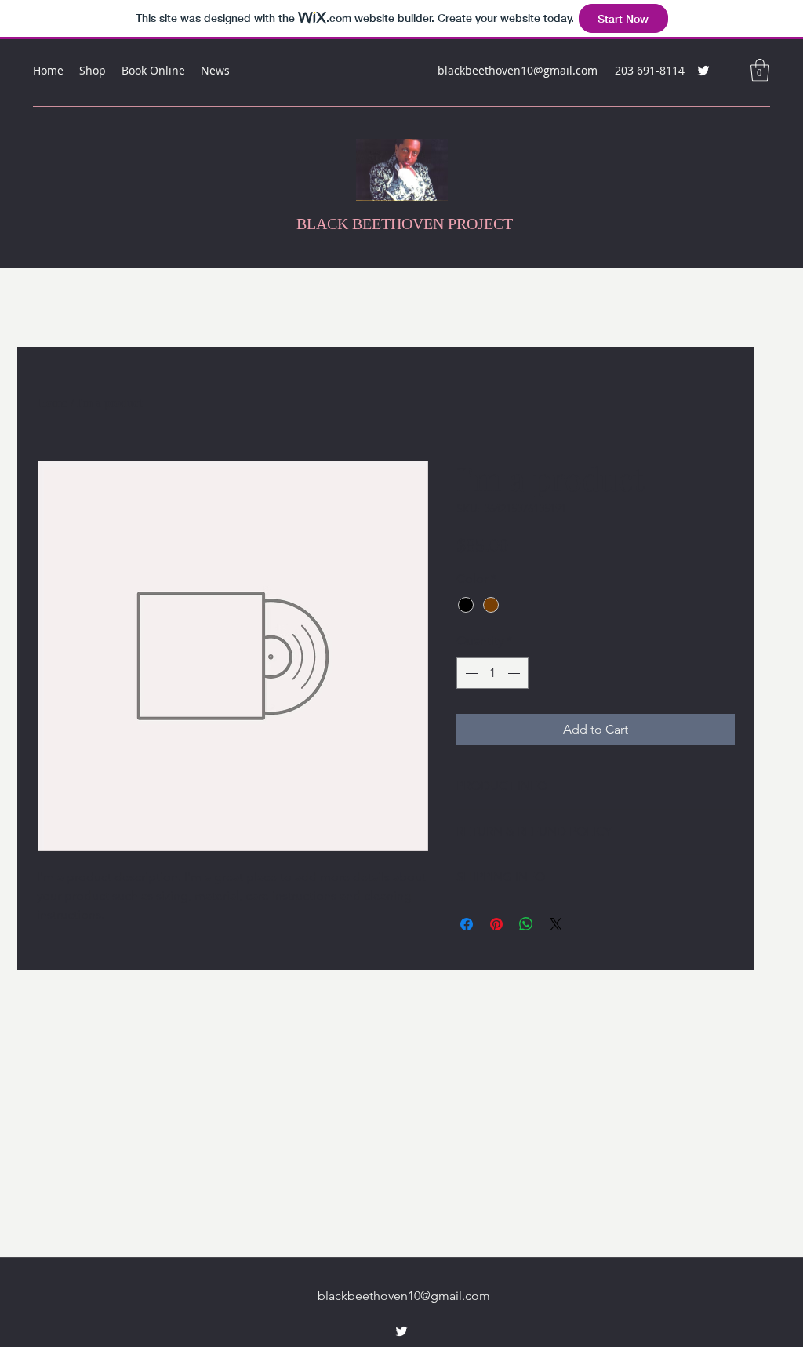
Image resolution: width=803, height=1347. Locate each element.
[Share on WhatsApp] (526, 924)
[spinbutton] (492, 673)
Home (52, 403)
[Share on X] (556, 924)
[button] (759, 70)
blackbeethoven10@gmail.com (518, 70)
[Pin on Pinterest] (496, 924)
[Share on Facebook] (466, 924)
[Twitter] (703, 70)
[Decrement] (470, 673)
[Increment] (515, 673)
